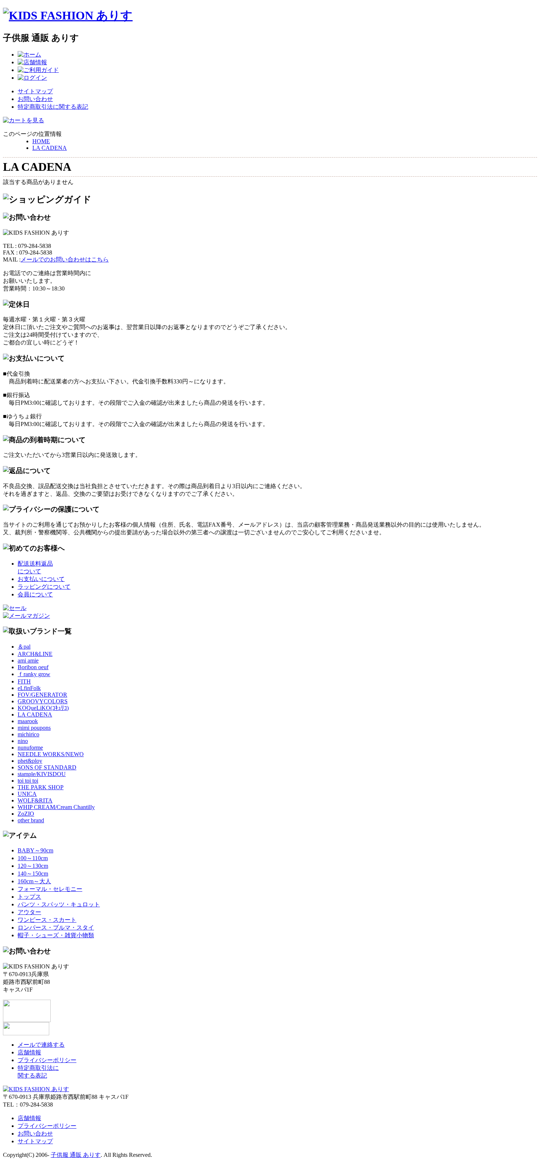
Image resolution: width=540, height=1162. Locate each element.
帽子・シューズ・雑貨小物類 (56, 935)
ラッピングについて (44, 587)
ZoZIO (26, 814)
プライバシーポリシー (47, 1060)
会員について (35, 594)
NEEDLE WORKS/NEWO (51, 754)
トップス (29, 897)
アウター (29, 912)
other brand (31, 820)
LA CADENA (49, 148)
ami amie (28, 660)
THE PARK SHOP (41, 787)
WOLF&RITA (35, 800)
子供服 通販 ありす (76, 1155)
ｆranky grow (34, 674)
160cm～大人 (34, 881)
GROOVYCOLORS (43, 701)
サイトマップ (35, 91)
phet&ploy (30, 761)
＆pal (24, 646)
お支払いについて (41, 579)
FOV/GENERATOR (42, 695)
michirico (28, 734)
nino (23, 741)
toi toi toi (28, 780)
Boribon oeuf (33, 667)
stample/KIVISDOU (42, 774)
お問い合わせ (35, 99)
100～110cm (33, 858)
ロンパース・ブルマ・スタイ (56, 927)
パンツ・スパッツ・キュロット (59, 904)
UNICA (27, 794)
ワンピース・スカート (47, 920)
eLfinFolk (29, 688)
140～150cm (33, 873)
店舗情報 (29, 1052)
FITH (24, 681)
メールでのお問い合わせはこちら (65, 259)
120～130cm (33, 866)
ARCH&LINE (35, 654)
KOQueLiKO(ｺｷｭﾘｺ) (43, 708)
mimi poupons (34, 728)
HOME (41, 141)
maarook (28, 721)
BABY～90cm (35, 850)
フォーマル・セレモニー (50, 889)
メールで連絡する (41, 1045)
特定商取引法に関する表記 (53, 107)
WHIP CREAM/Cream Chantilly (56, 807)
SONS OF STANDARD (47, 767)
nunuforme (30, 747)
